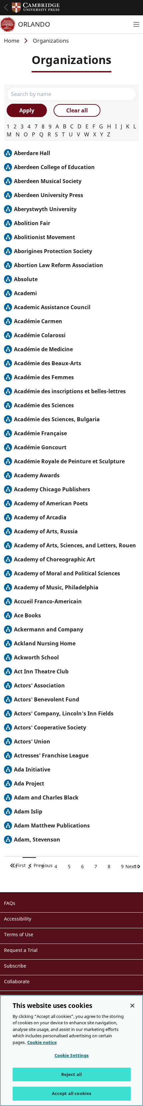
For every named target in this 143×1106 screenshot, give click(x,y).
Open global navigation (6, 7)
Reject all (71, 1074)
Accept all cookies (71, 1093)
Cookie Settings (72, 1055)
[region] (71, 1050)
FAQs (9, 903)
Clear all (77, 110)
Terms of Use (18, 934)
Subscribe (15, 966)
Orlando (34, 24)
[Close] (132, 1005)
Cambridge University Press (36, 8)
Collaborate (17, 981)
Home (11, 40)
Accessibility (17, 919)
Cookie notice (42, 1042)
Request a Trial (21, 950)
